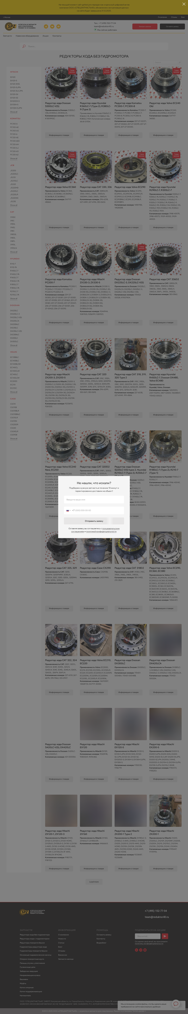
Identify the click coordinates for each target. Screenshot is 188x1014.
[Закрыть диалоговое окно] (184, 4)
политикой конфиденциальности (101, 531)
